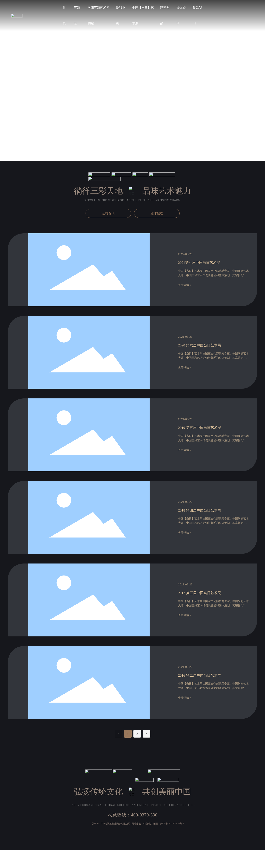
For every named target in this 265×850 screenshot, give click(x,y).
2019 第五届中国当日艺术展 (199, 428)
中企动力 (147, 823)
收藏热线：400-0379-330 (132, 814)
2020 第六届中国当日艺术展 (199, 345)
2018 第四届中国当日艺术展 (199, 510)
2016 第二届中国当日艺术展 (199, 675)
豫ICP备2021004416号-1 (172, 823)
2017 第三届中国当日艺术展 (199, 593)
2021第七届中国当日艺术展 (199, 263)
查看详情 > (184, 285)
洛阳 (155, 823)
